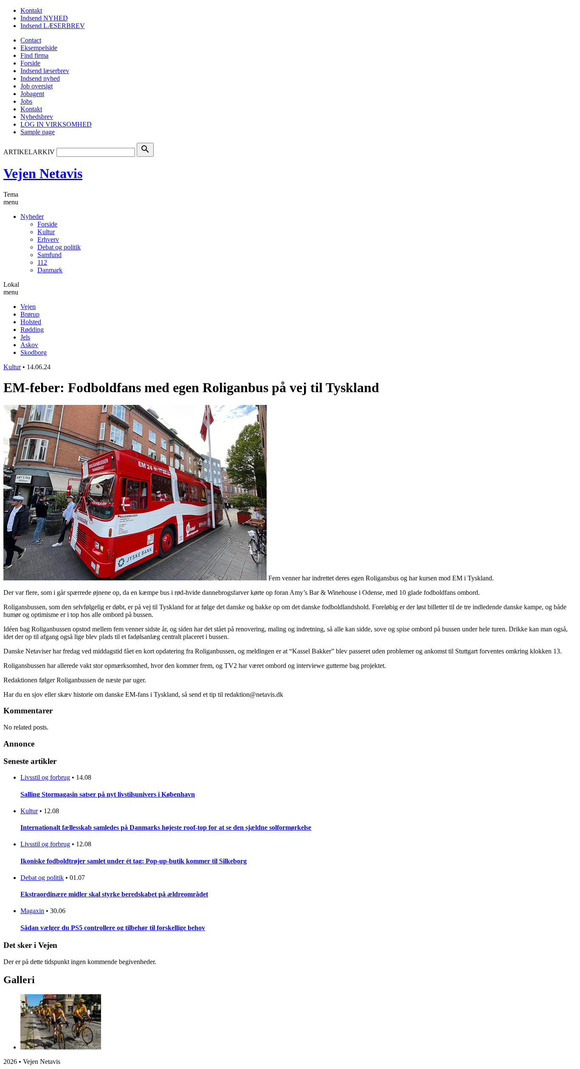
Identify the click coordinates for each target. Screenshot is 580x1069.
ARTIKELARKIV (29, 152)
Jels (25, 337)
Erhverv (48, 239)
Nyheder (32, 216)
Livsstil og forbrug (45, 777)
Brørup (29, 314)
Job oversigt (36, 86)
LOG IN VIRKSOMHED (56, 124)
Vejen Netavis (42, 173)
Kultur (46, 231)
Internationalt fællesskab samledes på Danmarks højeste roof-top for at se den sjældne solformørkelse (165, 827)
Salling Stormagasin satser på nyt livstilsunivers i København (107, 794)
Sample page (37, 132)
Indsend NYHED (44, 18)
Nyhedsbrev (36, 116)
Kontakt (31, 10)
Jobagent (32, 93)
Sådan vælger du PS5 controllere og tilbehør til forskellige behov (112, 927)
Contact (30, 40)
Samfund (49, 254)
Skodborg (33, 352)
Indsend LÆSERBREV (52, 25)
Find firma (34, 55)
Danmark (49, 270)
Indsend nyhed (40, 78)
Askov (29, 344)
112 (42, 262)
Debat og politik (59, 247)
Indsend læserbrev (44, 70)
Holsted (30, 321)
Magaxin (32, 910)
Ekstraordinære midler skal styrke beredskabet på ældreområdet (114, 894)
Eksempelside (38, 47)
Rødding (32, 329)
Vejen (28, 306)
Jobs (26, 101)
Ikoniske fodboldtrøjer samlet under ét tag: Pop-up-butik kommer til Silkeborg (133, 861)
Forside (30, 63)
